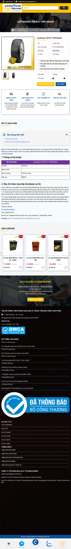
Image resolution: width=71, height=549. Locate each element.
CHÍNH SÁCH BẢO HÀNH (8, 461)
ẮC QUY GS (4, 428)
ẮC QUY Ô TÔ (6, 422)
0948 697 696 (8, 1)
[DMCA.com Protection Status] (13, 330)
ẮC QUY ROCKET (6, 432)
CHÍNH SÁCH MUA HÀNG (8, 450)
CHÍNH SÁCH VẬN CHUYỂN (9, 453)
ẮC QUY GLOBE (5, 443)
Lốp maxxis (34, 30)
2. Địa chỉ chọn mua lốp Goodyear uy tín (17, 142)
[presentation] (1, 253)
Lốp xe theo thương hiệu (21, 30)
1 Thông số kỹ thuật (11, 139)
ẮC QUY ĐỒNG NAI (6, 425)
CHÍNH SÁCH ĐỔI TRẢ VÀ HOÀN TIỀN (11, 457)
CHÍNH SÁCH (6, 447)
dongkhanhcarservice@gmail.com (27, 1)
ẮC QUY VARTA (5, 440)
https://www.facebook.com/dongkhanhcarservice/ (24, 218)
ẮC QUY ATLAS (5, 436)
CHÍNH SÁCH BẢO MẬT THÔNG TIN (11, 465)
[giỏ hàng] (8, 544)
